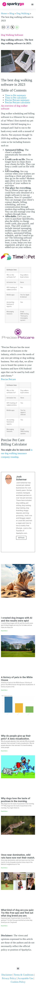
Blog (11, 13)
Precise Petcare (8, 379)
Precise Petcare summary (17, 100)
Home (4, 13)
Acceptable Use (25, 978)
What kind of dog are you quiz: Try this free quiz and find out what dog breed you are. (17, 913)
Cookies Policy (18, 982)
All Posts (21, 538)
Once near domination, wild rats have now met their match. (18, 856)
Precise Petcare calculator (17, 102)
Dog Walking (22, 13)
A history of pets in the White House (17, 679)
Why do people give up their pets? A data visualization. (16, 737)
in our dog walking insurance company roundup (16, 453)
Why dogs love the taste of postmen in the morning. (15, 800)
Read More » (4, 630)
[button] (32, 4)
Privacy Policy (9, 978)
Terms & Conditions (24, 974)
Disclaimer (6, 974)
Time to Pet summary (15, 95)
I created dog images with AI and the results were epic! (16, 619)
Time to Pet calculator (16, 97)
